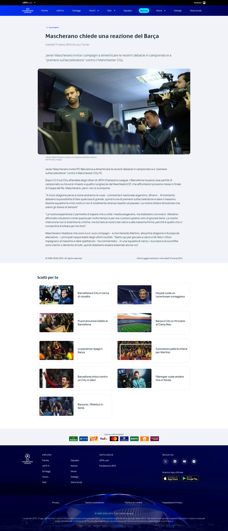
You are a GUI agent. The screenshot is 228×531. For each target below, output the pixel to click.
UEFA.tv (46, 465)
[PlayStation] (83, 438)
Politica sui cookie (133, 502)
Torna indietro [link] (54, 27)
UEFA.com (104, 460)
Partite (45, 460)
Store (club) (76, 482)
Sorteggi (46, 471)
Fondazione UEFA (107, 465)
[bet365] (134, 438)
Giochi (45, 476)
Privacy (55, 502)
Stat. (44, 482)
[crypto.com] (124, 438)
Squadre (75, 460)
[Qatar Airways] (154, 438)
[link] (45, 10)
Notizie (74, 465)
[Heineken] (73, 438)
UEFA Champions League (27, 10)
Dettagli (74, 476)
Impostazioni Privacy (172, 502)
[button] (93, 10)
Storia (74, 471)
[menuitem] (46, 10)
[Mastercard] (114, 438)
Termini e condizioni (94, 502)
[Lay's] (93, 438)
